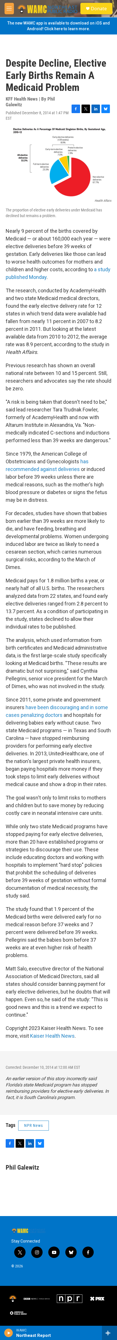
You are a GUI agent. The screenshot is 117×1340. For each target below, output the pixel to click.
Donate (99, 8)
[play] (8, 1333)
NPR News (33, 1125)
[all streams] (109, 1333)
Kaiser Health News (52, 1036)
